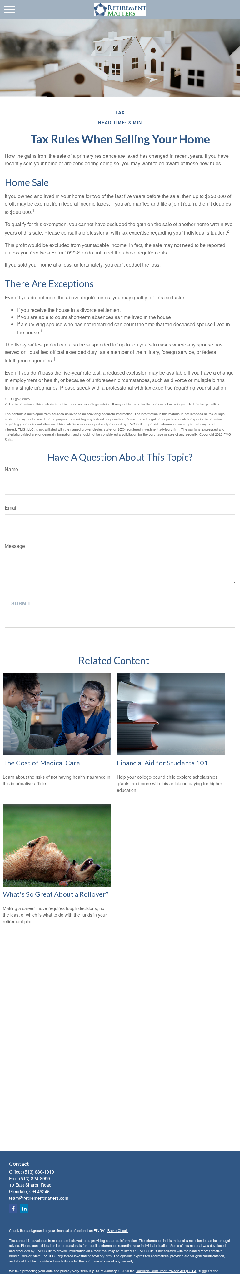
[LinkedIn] (24, 1208)
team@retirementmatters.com (38, 1198)
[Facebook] (13, 1208)
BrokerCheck (118, 1230)
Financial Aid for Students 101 (162, 762)
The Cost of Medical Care (41, 762)
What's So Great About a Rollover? (56, 894)
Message (15, 546)
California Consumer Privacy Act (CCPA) (167, 1270)
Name (11, 469)
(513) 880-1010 (38, 1172)
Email (11, 507)
